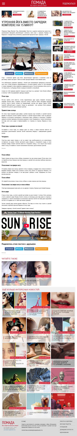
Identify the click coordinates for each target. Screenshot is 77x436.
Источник (4, 252)
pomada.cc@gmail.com (10, 430)
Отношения (63, 426)
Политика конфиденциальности (32, 430)
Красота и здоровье (66, 421)
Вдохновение (64, 432)
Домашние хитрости (66, 429)
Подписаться (69, 3)
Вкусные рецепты (65, 424)
